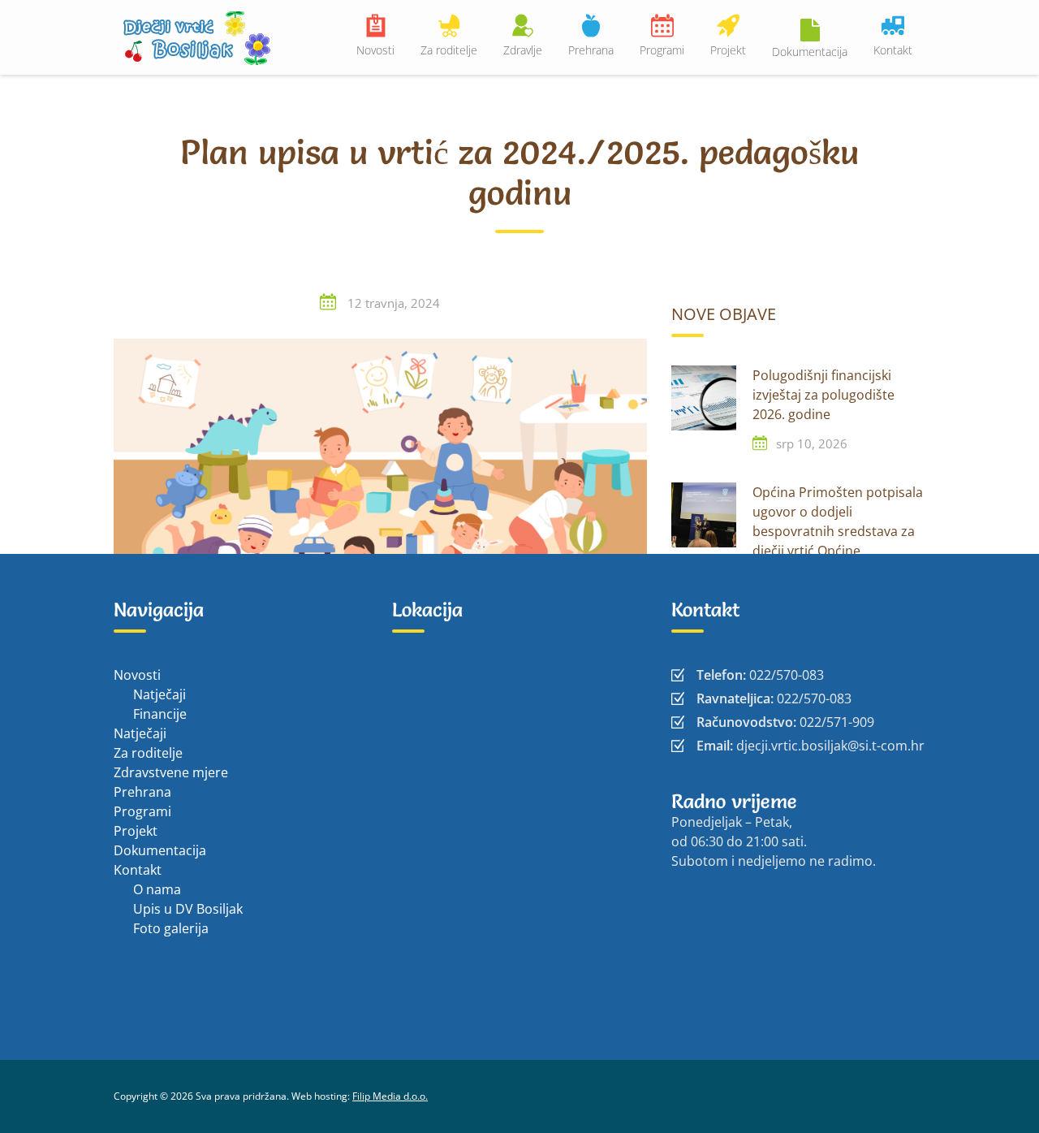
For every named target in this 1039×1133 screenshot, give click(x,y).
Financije (160, 714)
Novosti (375, 50)
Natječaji (159, 694)
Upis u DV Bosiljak (188, 909)
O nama (157, 889)
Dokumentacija (809, 51)
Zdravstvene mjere (171, 772)
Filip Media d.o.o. (390, 1096)
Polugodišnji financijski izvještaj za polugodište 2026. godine (823, 394)
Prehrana (591, 50)
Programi (662, 50)
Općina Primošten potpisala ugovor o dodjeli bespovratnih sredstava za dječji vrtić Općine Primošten (837, 531)
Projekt (728, 50)
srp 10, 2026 (811, 443)
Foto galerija (171, 928)
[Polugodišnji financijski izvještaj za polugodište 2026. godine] (703, 397)
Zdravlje (522, 50)
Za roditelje (448, 50)
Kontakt (892, 50)
